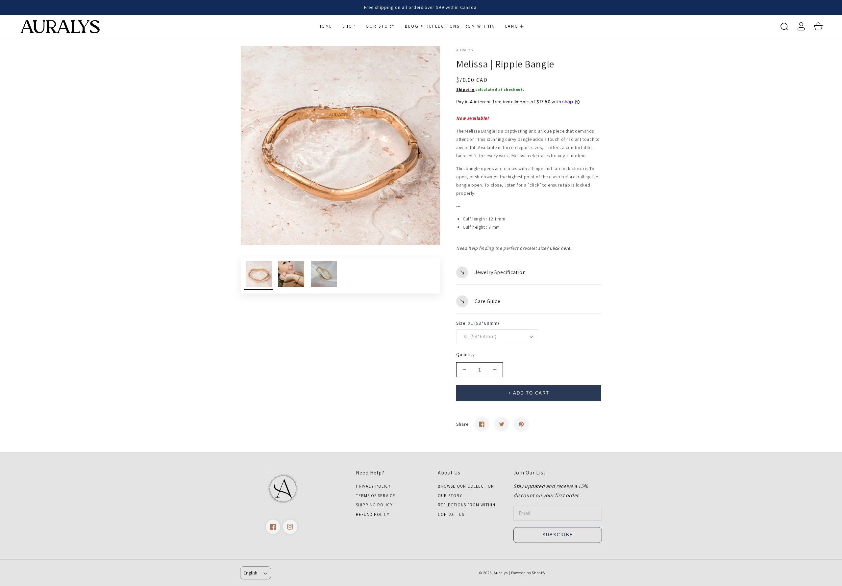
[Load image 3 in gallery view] (323, 275)
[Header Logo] (73, 26)
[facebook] (273, 527)
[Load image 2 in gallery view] (291, 275)
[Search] (784, 26)
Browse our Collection (466, 486)
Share (462, 424)
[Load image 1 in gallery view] (258, 275)
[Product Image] (340, 145)
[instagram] (290, 527)
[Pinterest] (521, 424)
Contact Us (451, 514)
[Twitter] (501, 424)
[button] (514, 26)
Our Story (450, 495)
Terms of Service (375, 495)
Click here (560, 248)
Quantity (465, 354)
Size (477, 323)
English (251, 573)
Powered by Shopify (528, 572)
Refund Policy (372, 514)
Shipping (465, 89)
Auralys (501, 572)
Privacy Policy (373, 486)
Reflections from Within (466, 505)
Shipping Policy (374, 505)
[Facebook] (481, 424)
